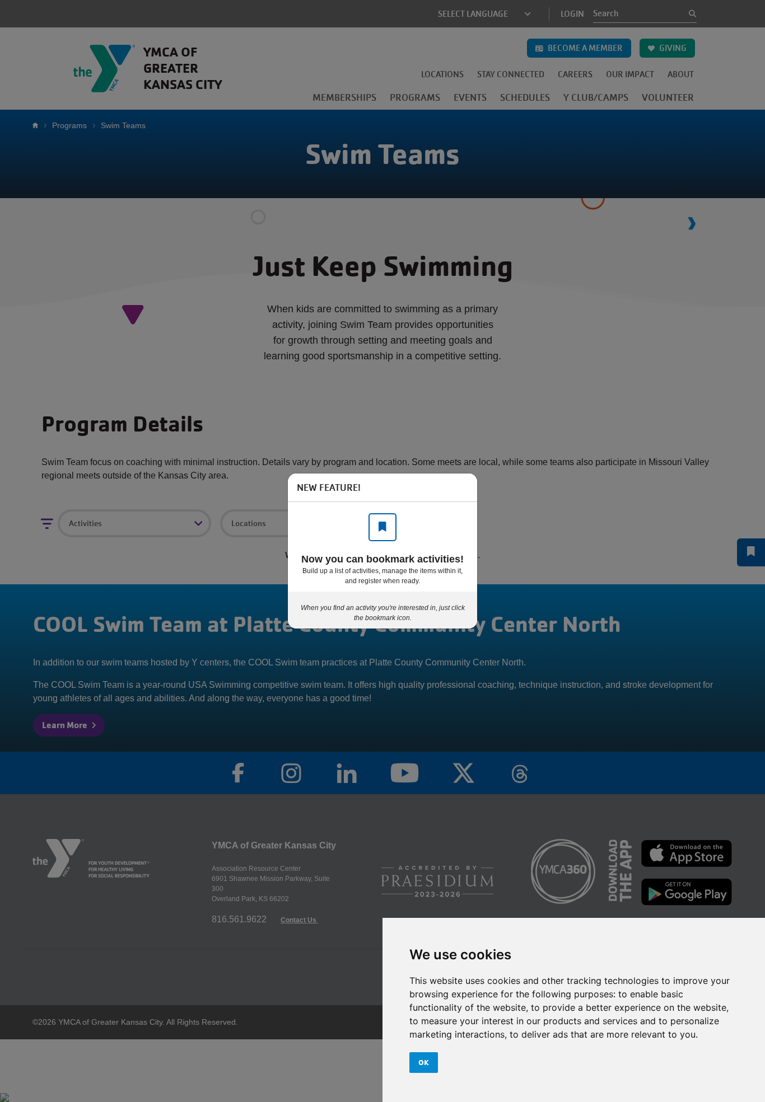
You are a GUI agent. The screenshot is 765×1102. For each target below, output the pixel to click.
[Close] (463, 487)
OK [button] (423, 1062)
